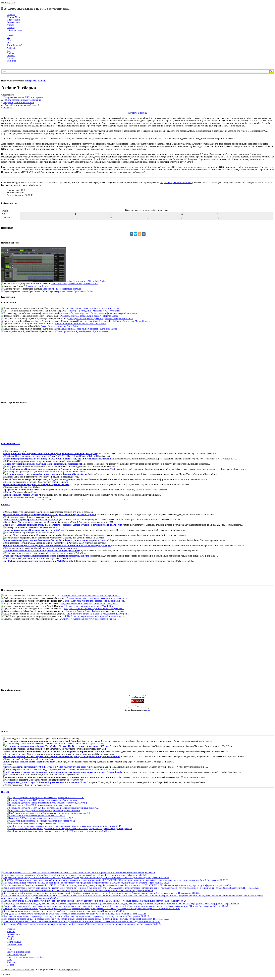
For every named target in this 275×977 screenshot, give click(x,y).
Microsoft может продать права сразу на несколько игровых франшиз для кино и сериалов (49, 514)
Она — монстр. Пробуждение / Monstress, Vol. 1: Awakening (91, 310)
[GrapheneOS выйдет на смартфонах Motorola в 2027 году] (36, 815)
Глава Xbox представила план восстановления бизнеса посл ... (95, 601)
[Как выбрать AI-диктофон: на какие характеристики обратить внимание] (43, 810)
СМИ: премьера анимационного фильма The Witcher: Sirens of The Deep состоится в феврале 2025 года (56, 746)
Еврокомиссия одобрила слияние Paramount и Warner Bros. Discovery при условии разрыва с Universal (56, 540)
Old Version (74, 969)
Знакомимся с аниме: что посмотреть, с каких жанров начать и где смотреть (42, 777)
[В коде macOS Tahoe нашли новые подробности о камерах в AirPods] (41, 818)
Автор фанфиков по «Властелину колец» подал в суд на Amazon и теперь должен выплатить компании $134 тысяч (62, 469)
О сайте (10, 27)
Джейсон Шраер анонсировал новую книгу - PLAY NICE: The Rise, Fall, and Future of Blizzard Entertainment (58, 458)
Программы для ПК (35, 80)
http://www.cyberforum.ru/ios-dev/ (176, 182)
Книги (10, 58)
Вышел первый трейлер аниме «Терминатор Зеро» (29, 761)
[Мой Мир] (144, 234)
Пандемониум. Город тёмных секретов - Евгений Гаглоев (88, 329)
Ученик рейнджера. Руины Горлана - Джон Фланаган (82, 331)
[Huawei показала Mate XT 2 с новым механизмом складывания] (39, 805)
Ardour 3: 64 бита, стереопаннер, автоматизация (74, 283)
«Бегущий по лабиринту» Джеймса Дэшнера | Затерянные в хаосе (100, 318)
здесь (148, 710)
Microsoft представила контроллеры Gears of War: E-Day (86, 606)
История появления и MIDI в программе (23, 97)
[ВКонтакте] (131, 234)
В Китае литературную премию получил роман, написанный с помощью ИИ (42, 464)
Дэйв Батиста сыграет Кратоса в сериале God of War (30, 519)
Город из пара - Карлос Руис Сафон (21, 489)
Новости (11, 931)
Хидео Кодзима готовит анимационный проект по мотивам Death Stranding (42, 741)
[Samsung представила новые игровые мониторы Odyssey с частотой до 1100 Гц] (47, 802)
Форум (10, 25)
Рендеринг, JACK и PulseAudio (18, 102)
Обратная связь (14, 30)
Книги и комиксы (10, 443)
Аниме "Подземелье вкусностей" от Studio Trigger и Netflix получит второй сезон (44, 767)
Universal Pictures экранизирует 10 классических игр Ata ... (90, 619)
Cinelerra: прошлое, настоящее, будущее (62, 289)
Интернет (11, 962)
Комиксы (11, 61)
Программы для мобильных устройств (26, 957)
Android (10, 53)
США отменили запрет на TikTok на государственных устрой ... (98, 613)
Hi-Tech (5, 792)
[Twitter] (135, 234)
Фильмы (11, 55)
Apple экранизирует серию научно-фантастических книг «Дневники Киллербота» (45, 474)
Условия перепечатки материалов (17, 969)
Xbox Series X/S (14, 45)
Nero (9, 949)
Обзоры (10, 35)
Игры (9, 959)
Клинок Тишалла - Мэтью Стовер (20, 495)
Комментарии (13, 22)
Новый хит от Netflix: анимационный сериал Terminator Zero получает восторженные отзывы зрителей (56, 751)
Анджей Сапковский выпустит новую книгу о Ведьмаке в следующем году (41, 479)
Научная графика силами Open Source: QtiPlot (71, 291)
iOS (8, 50)
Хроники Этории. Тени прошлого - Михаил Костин (80, 323)
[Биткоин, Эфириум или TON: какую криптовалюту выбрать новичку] (42, 800)
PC (8, 37)
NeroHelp (63, 969)
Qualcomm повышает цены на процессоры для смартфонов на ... (98, 598)
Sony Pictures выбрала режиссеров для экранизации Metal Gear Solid (38, 561)
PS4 (9, 42)
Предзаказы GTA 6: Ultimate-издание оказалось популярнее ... (94, 608)
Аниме (4, 731)
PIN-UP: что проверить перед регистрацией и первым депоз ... (95, 616)
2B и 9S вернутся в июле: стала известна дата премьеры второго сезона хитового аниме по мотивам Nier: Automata (62, 772)
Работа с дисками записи (19, 952)
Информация (13, 19)
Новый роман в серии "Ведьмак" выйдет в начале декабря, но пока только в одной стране (50, 453)
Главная (11, 14)
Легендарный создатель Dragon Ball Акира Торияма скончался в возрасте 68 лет (44, 782)
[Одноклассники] (139, 234)
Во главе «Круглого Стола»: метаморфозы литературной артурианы (104, 313)
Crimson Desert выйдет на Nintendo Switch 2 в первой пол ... (91, 595)
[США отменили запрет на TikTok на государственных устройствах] (41, 821)
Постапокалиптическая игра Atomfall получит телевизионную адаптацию (41, 550)
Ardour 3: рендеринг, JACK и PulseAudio (86, 281)
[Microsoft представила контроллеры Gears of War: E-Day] (35, 823)
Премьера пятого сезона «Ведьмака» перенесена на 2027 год (33, 530)
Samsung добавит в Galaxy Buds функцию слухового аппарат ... (97, 611)
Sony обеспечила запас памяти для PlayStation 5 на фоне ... (89, 603)
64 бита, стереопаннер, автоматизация (22, 100)
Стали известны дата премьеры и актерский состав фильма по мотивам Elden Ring (46, 556)
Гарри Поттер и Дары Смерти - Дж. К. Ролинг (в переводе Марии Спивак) (113, 321)
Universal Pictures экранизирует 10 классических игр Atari (32, 535)
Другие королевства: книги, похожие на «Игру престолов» (90, 308)
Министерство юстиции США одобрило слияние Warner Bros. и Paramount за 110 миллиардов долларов (57, 545)
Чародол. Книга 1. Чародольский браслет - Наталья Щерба (89, 316)
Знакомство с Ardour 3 (37, 286)
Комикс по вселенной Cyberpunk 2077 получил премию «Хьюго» (36, 484)
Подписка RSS (14, 942)
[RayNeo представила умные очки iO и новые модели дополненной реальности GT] (48, 813)
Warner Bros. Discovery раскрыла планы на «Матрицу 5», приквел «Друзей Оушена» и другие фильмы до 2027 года (62, 525)
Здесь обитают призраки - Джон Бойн (59, 326)
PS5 (9, 40)
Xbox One (11, 48)
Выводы (7, 107)
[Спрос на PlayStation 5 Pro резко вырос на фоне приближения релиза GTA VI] (45, 797)
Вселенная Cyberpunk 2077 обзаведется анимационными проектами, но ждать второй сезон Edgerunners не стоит (61, 756)
